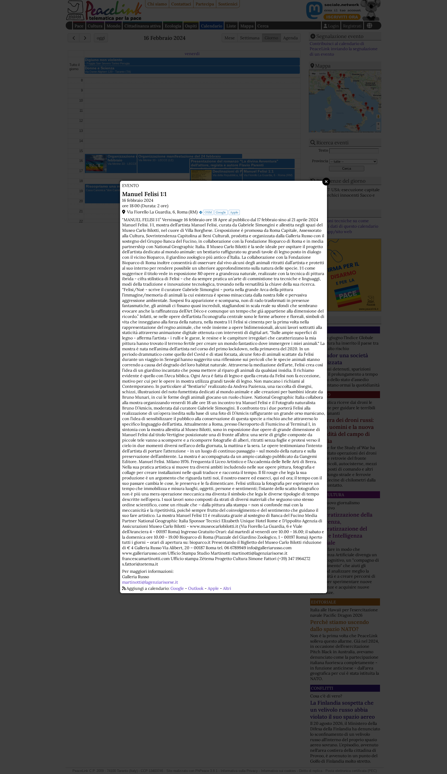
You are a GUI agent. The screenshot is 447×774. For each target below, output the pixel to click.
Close (326, 181)
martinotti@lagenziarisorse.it (150, 582)
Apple (234, 212)
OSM (208, 212)
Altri (227, 588)
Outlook (196, 588)
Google (221, 212)
